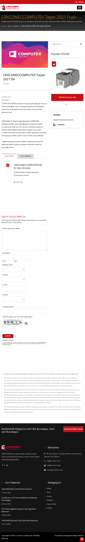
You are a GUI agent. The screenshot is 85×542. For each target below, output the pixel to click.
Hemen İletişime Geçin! (73, 429)
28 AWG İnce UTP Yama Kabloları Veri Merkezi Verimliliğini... (19, 499)
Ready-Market (78, 535)
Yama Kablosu (77, 407)
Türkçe (80, 2)
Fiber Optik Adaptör (65, 409)
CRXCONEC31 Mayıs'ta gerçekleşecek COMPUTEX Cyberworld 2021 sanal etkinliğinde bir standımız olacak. (22, 122)
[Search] (81, 44)
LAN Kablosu (43, 407)
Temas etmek (51, 504)
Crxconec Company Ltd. (24, 535)
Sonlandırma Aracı (41, 409)
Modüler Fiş (60, 407)
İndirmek (19, 182)
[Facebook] (2, 465)
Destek (49, 508)
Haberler (16, 26)
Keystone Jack (68, 407)
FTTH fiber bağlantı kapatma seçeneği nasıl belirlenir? (19, 510)
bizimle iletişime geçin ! (27, 412)
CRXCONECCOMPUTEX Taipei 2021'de (36, 26)
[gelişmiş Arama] (82, 539)
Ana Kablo (56, 409)
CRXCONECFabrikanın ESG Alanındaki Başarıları (20, 520)
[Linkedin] (7, 465)
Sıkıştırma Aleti (31, 409)
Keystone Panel (22, 409)
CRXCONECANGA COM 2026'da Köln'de (17, 489)
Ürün (49, 492)
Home (9, 26)
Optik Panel (50, 409)
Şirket (49, 488)
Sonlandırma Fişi (52, 407)
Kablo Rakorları (13, 409)
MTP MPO (7, 412)
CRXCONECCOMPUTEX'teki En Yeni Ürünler (28, 166)
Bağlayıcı (6, 409)
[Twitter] (5, 465)
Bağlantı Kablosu (76, 409)
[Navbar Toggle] (79, 7)
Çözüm (49, 496)
